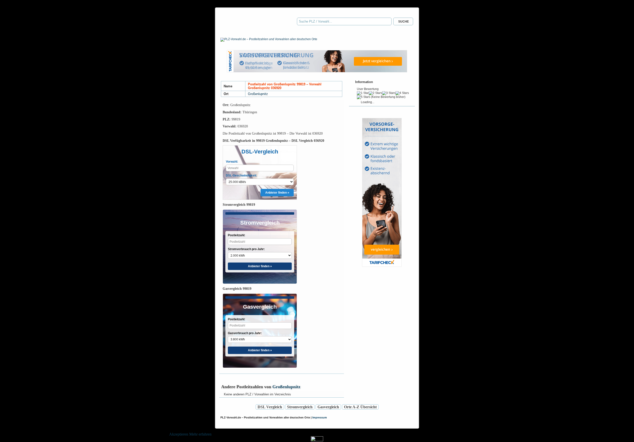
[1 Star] (363, 93)
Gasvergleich (328, 407)
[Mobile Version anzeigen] (317, 440)
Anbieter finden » (277, 192)
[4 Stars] (402, 93)
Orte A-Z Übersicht (360, 407)
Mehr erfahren (200, 434)
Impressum (319, 417)
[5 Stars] (363, 97)
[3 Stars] (389, 93)
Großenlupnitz (258, 94)
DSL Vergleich (270, 407)
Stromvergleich (300, 407)
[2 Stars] (375, 93)
